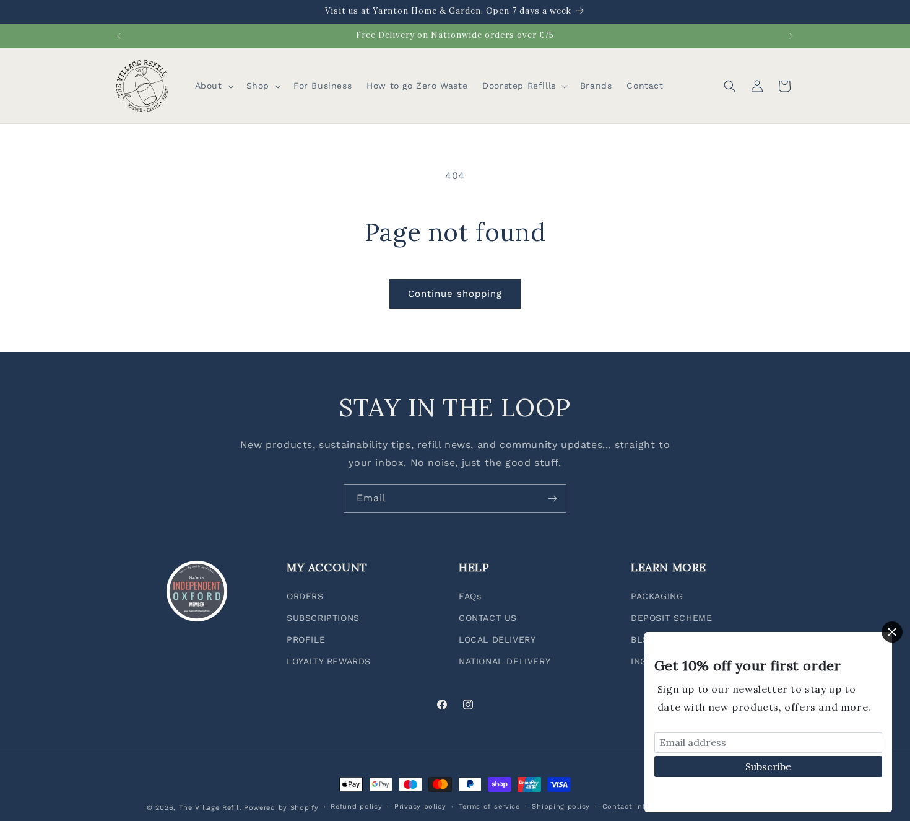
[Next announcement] (791, 36)
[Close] (892, 632)
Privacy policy (420, 806)
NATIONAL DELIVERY (504, 661)
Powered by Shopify (281, 808)
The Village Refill (210, 808)
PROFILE (306, 639)
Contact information (640, 806)
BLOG (643, 639)
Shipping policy (561, 806)
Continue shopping (455, 293)
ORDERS (305, 596)
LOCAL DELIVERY (497, 639)
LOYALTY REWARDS (329, 661)
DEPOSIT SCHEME (671, 618)
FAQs (470, 596)
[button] (213, 85)
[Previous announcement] (118, 36)
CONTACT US (488, 618)
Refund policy (356, 806)
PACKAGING (657, 596)
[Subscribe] (552, 498)
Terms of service (489, 806)
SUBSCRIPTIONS (323, 618)
